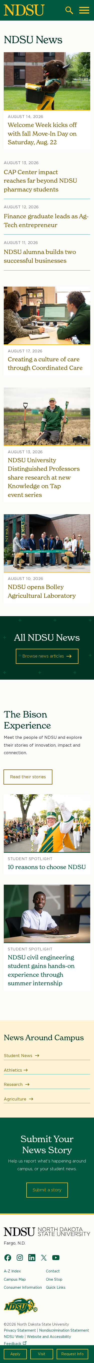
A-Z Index (12, 1271)
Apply (15, 1354)
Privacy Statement (20, 1330)
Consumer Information (23, 1287)
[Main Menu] (84, 10)
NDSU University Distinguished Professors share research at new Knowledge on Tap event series (44, 477)
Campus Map (15, 1279)
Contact (53, 1271)
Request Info (72, 1354)
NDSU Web (14, 1337)
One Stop (54, 1279)
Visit (41, 1354)
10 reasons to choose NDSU (47, 867)
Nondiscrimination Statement (64, 1330)
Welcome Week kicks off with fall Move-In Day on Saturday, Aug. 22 (42, 133)
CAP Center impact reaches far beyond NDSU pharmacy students (40, 180)
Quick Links (55, 1287)
